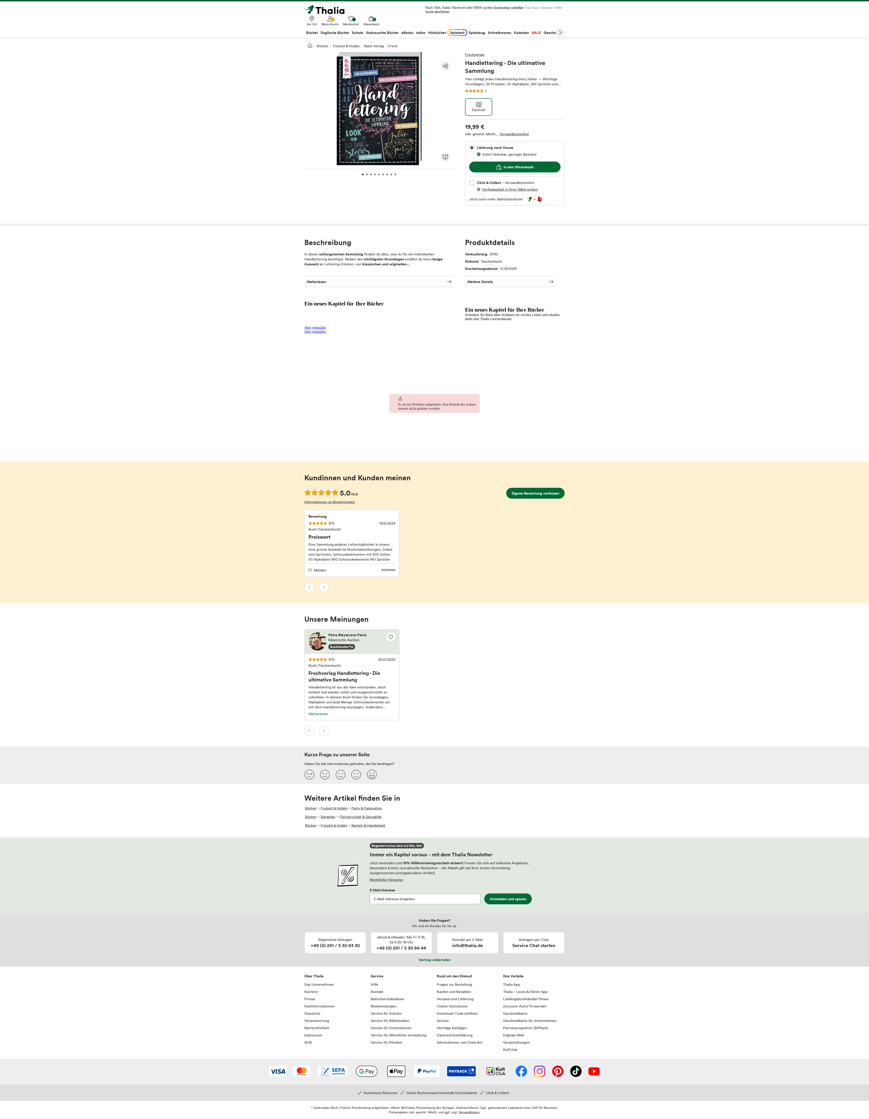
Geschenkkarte (515, 1013)
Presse (309, 999)
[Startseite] (310, 45)
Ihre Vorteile (513, 976)
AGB (308, 1042)
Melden (320, 570)
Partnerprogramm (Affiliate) (525, 1028)
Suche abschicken (437, 12)
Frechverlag (474, 54)
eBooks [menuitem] (407, 32)
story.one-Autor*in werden (525, 1006)
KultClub (510, 1049)
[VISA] (277, 1072)
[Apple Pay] (396, 1072)
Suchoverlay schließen (509, 8)
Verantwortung (316, 1020)
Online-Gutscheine (452, 1006)
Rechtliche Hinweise (386, 879)
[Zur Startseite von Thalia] (327, 9)
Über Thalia (314, 976)
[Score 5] (372, 774)
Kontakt (377, 991)
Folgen (390, 636)
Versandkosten (469, 1112)
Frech (393, 46)
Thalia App (511, 984)
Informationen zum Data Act (459, 1042)
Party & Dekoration (366, 808)
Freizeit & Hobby (346, 46)
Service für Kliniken (386, 1042)
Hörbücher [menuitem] (437, 32)
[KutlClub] (496, 1072)
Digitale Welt (513, 1035)
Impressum (313, 1035)
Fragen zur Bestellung (454, 984)
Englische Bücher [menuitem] (335, 32)
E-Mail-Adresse (382, 890)
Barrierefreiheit (316, 1028)
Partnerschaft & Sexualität (361, 816)
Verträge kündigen (452, 1028)
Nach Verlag (374, 46)
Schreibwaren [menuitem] (499, 32)
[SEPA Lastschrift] (333, 1072)
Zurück (309, 587)
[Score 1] (309, 774)
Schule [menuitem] (357, 32)
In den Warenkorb (519, 166)
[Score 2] (325, 774)
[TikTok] (576, 1072)
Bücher (322, 46)
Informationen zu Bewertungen (329, 502)
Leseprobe (445, 157)
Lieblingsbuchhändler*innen (526, 999)
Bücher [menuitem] (312, 32)
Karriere (311, 991)
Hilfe (374, 984)
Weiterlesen (316, 281)
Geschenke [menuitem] (553, 32)
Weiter (560, 32)
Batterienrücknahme (387, 999)
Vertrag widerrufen (435, 959)
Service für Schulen (386, 1013)
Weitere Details (480, 281)
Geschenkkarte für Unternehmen (529, 1020)
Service (377, 976)
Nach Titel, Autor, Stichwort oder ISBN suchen (459, 8)
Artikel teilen (445, 66)
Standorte (312, 1013)
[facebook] (521, 1072)
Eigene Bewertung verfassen (535, 493)
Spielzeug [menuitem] (477, 32)
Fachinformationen (319, 1006)
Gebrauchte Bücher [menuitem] (382, 32)
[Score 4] (356, 774)
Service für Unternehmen (391, 1028)
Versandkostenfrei (514, 134)
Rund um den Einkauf (454, 976)
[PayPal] (427, 1072)
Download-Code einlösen (457, 1013)
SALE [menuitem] (536, 32)
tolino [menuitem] (420, 32)
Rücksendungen (383, 1006)
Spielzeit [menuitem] (457, 32)
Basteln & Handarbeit (368, 825)
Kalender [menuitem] (521, 32)
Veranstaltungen (516, 1042)
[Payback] (461, 1072)
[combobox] (472, 147)
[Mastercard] (301, 1072)
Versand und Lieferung (455, 999)
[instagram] (539, 1072)
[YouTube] (594, 1072)
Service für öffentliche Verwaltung (398, 1035)
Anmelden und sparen (508, 898)
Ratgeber (328, 816)
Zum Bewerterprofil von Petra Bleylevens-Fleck (352, 642)
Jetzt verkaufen (315, 327)
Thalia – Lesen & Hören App (525, 991)
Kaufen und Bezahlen (454, 991)
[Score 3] (341, 774)
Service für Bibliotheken (390, 1020)
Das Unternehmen (319, 984)
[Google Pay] (366, 1072)
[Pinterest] (557, 1072)
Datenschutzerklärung (455, 1035)
